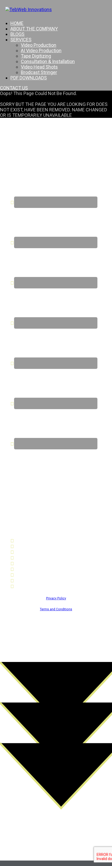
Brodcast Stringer (39, 72)
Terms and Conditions (56, 609)
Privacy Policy (56, 598)
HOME (16, 23)
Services (21, 39)
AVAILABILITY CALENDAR (40, 580)
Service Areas (28, 569)
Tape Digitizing (36, 56)
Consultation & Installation (48, 61)
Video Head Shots (39, 67)
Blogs (17, 34)
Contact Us (25, 575)
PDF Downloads (28, 77)
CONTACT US (14, 88)
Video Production (38, 45)
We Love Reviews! (33, 586)
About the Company (34, 28)
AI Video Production (41, 50)
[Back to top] (56, 863)
